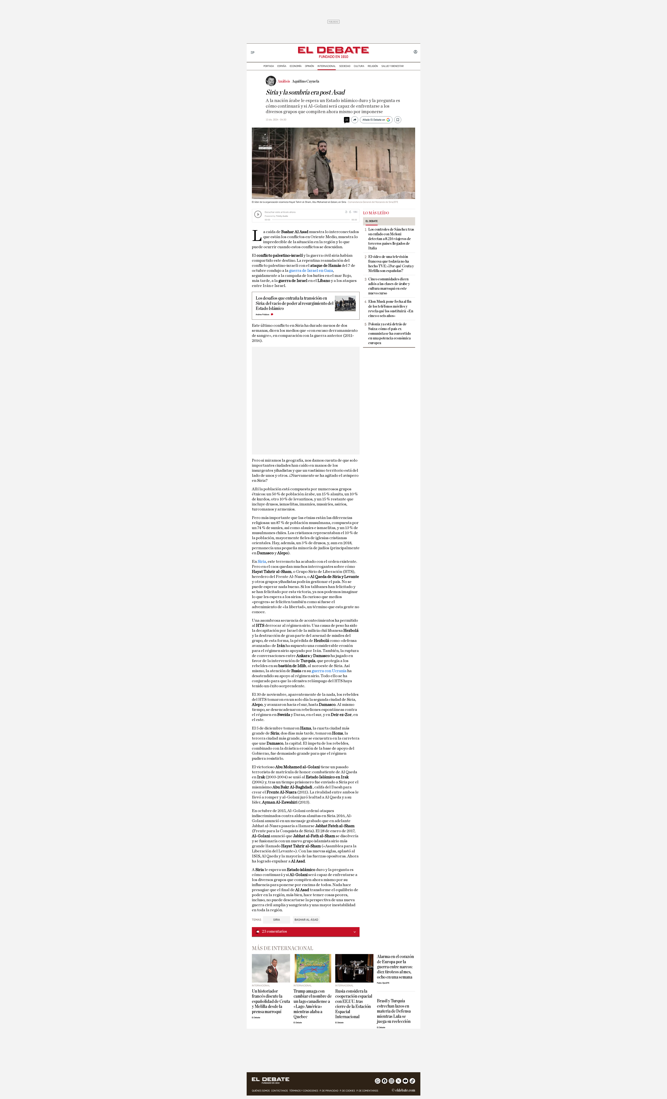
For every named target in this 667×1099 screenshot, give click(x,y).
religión (373, 66)
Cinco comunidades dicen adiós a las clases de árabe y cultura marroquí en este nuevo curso (389, 286)
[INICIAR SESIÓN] (415, 52)
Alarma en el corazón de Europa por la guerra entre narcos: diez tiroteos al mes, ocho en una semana (395, 966)
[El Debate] (333, 50)
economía (296, 66)
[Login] (415, 52)
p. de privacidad (329, 1090)
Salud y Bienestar (392, 66)
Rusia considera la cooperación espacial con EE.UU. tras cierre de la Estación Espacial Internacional (353, 1004)
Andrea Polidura (262, 314)
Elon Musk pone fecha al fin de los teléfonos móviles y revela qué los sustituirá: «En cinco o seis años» (390, 308)
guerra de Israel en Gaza (311, 271)
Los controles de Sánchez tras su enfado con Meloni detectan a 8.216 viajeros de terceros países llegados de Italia (391, 238)
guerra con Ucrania (329, 671)
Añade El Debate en (374, 119)
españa (281, 66)
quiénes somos (261, 1090)
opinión (309, 66)
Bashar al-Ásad (306, 919)
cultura (359, 66)
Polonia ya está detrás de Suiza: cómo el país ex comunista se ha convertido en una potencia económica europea (389, 333)
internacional (327, 66)
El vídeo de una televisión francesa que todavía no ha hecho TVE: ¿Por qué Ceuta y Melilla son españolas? (391, 264)
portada (268, 66)
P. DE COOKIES (347, 1090)
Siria (262, 561)
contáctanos (279, 1090)
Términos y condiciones (303, 1090)
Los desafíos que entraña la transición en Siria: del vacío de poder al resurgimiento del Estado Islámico (294, 303)
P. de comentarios (367, 1090)
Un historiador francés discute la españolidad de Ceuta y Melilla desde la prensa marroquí (271, 1001)
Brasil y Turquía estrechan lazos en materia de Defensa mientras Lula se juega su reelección (394, 1011)
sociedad (344, 66)
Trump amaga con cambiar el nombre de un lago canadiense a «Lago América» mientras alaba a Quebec (313, 1004)
